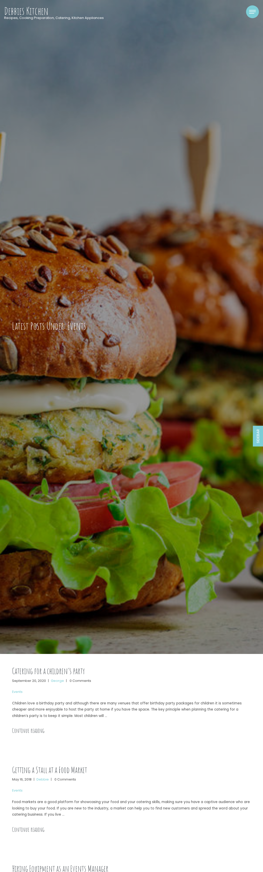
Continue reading (28, 730)
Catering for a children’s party (48, 671)
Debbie (42, 779)
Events (17, 692)
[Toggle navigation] (252, 11)
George (57, 681)
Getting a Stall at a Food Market (49, 770)
